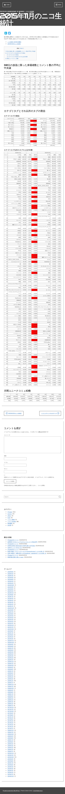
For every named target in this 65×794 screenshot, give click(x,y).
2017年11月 (10, 709)
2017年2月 (10, 726)
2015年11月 (10, 755)
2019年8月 (10, 669)
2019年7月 (10, 671)
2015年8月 (10, 761)
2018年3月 (10, 701)
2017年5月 (10, 720)
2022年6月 (10, 613)
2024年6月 (10, 589)
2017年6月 (10, 719)
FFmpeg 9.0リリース (13, 540)
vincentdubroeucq (37, 790)
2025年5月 (10, 581)
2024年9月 (10, 587)
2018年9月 (10, 690)
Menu (59, 4)
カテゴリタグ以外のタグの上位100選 (17, 56)
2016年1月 (10, 751)
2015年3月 (10, 770)
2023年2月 (10, 604)
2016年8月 (10, 738)
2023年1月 (10, 606)
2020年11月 (11, 640)
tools (9, 517)
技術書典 (10, 523)
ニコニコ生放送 (30, 11)
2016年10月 (11, 734)
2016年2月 (10, 749)
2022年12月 (11, 608)
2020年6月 (10, 650)
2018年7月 (10, 694)
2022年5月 (10, 615)
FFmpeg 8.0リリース (13, 549)
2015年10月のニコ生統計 (14, 44)
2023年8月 (10, 594)
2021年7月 (10, 633)
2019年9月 (10, 667)
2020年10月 (11, 642)
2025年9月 (10, 577)
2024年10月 (11, 585)
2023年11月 (11, 592)
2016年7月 (10, 740)
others (9, 515)
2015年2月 (10, 772)
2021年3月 (10, 638)
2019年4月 (10, 677)
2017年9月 (10, 713)
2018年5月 (10, 698)
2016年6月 (10, 741)
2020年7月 (10, 648)
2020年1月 (10, 659)
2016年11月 (10, 732)
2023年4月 (10, 600)
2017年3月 (10, 724)
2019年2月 (10, 680)
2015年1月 (10, 774)
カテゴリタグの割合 (13, 54)
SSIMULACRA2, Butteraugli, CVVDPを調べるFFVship (21, 545)
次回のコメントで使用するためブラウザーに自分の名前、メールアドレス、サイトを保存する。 (29, 477)
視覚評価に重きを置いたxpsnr (16, 557)
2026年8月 (10, 571)
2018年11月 (10, 686)
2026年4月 (10, 573)
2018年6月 (10, 696)
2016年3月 (10, 747)
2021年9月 (10, 631)
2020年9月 (10, 644)
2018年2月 (10, 703)
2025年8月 (10, 579)
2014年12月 (11, 776)
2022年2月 (10, 621)
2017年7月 (10, 717)
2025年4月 (10, 583)
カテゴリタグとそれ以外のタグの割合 (15, 53)
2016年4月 (10, 745)
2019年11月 (10, 663)
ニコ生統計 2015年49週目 (14, 42)
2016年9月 (10, 736)
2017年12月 (11, 707)
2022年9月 (10, 610)
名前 (5, 455)
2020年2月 (10, 657)
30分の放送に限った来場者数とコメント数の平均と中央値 (20, 51)
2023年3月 (10, 602)
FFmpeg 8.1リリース (13, 543)
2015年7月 (10, 763)
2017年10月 (11, 711)
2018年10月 (11, 688)
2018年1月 (10, 705)
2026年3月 (10, 575)
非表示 (21, 48)
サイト (6, 468)
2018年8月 (10, 692)
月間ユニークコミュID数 (11, 58)
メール (6, 462)
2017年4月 (10, 722)
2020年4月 (10, 654)
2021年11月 (10, 627)
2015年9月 (10, 759)
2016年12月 (11, 730)
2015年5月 (10, 766)
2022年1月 (10, 623)
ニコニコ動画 (11, 519)
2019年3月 (10, 678)
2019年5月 (10, 675)
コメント (7, 435)
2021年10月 (11, 629)
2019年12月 (11, 661)
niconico (21, 11)
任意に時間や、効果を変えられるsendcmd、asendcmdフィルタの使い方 (27, 553)
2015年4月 (10, 768)
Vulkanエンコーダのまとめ (15, 547)
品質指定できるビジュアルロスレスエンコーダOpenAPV (22, 542)
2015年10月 (11, 757)
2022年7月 (10, 612)
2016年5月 (10, 743)
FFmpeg (10, 512)
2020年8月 (10, 646)
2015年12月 (11, 753)
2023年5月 (10, 598)
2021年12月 (11, 625)
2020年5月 (10, 652)
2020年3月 (10, 655)
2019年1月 (10, 682)
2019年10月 (11, 665)
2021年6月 (10, 634)
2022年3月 (10, 619)
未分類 (9, 525)
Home (8, 4)
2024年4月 (10, 591)
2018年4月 (10, 699)
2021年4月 (10, 636)
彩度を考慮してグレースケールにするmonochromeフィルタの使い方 (26, 551)
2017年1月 (10, 728)
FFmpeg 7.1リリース (13, 555)
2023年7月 (10, 596)
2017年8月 (10, 715)
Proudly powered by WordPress (11, 790)
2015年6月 (10, 764)
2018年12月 (11, 684)
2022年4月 (10, 617)
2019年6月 (10, 673)
